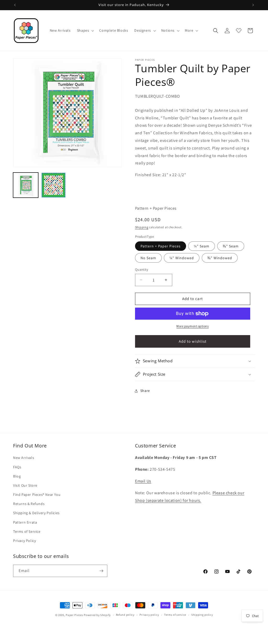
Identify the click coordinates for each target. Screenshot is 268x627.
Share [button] (145, 390)
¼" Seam (201, 246)
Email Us (143, 481)
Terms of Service (27, 531)
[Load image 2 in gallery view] (53, 185)
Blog (17, 476)
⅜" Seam (231, 246)
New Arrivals (23, 457)
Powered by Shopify (97, 615)
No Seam (148, 258)
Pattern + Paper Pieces (161, 246)
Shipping (141, 227)
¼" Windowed (181, 258)
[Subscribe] (101, 571)
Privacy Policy (24, 540)
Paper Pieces (74, 615)
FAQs (17, 467)
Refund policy (125, 615)
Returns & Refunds (28, 503)
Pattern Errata (25, 522)
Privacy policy (149, 615)
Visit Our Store (25, 485)
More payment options (192, 326)
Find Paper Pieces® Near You (36, 494)
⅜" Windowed (219, 258)
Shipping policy (202, 615)
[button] (85, 30)
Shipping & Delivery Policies (36, 513)
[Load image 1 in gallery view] (25, 185)
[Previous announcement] (15, 5)
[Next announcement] (253, 5)
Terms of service (175, 615)
